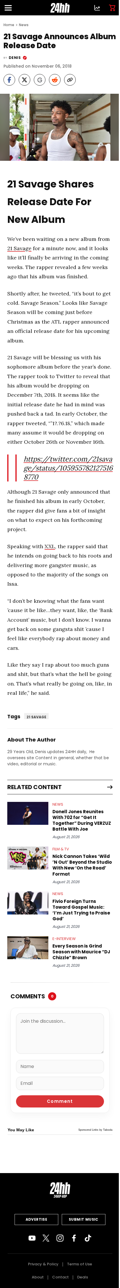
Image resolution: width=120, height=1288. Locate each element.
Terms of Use (79, 1264)
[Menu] (10, 7)
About (38, 1277)
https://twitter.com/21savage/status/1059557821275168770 (68, 467)
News (24, 24)
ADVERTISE (36, 1219)
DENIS (15, 57)
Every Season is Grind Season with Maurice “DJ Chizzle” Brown (81, 952)
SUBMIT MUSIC (83, 1219)
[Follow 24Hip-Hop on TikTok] (88, 1238)
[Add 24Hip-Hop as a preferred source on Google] (39, 80)
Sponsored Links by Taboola (95, 1129)
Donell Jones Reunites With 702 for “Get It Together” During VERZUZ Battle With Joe (81, 820)
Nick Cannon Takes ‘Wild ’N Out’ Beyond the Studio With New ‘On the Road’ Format (82, 865)
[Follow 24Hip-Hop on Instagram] (60, 1238)
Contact (60, 1277)
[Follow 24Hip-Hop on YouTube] (32, 1238)
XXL (50, 546)
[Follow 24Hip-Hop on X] (46, 1238)
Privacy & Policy (43, 1264)
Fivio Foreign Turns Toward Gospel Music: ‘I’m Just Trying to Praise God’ (81, 910)
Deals (82, 1277)
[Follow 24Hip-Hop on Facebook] (74, 1238)
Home (8, 24)
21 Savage (19, 248)
